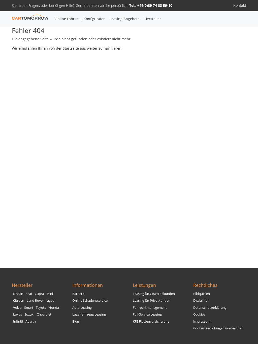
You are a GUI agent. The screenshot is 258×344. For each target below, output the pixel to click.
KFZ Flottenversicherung (151, 321)
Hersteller (152, 18)
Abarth (30, 321)
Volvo (17, 307)
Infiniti (18, 321)
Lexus (17, 314)
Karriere (78, 294)
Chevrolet (44, 314)
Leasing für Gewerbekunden (154, 294)
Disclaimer (201, 300)
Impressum (201, 321)
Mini (49, 294)
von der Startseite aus (67, 48)
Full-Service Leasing (147, 314)
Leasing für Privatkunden (151, 300)
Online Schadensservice (90, 300)
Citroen (18, 300)
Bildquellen (201, 294)
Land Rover (35, 300)
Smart (28, 307)
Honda (54, 307)
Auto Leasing (82, 307)
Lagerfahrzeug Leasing (89, 314)
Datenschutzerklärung (210, 307)
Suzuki (29, 314)
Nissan (18, 294)
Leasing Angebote (125, 18)
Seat (29, 294)
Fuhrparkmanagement (150, 307)
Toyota (41, 307)
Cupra (39, 294)
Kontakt (239, 5)
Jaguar (51, 300)
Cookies (199, 314)
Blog (75, 321)
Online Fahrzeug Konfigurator (80, 18)
